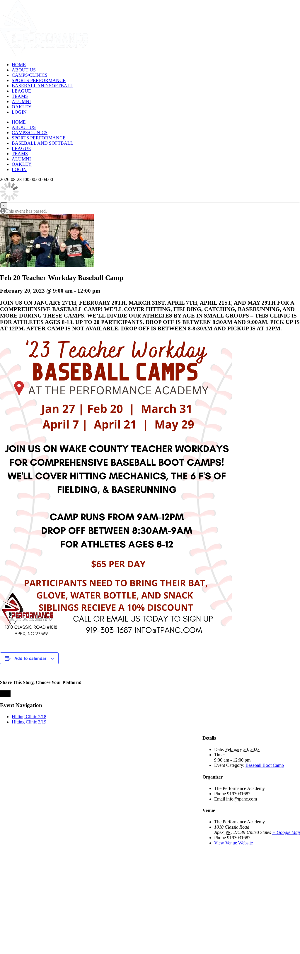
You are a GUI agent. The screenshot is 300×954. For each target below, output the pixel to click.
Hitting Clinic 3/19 (29, 721)
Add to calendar (30, 658)
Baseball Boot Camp (265, 765)
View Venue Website (233, 842)
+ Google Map (286, 832)
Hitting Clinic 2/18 (29, 716)
